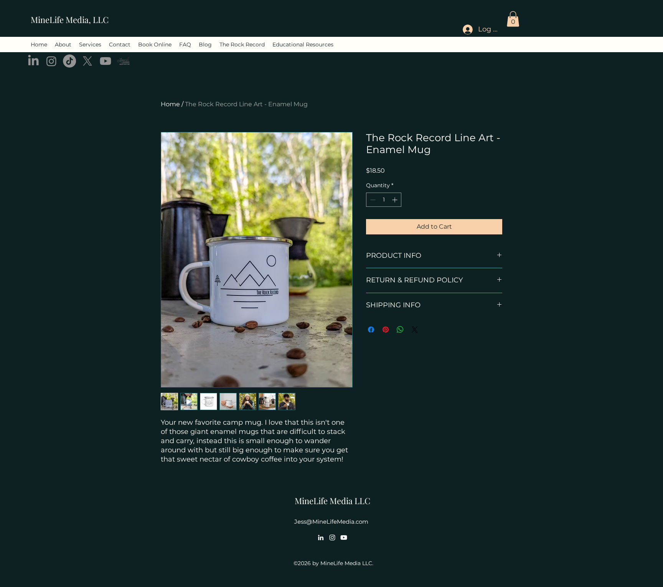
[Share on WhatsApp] (400, 329)
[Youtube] (105, 61)
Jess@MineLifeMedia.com (331, 521)
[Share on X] (414, 329)
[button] (513, 19)
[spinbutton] (384, 199)
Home (170, 104)
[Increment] (395, 199)
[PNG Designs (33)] (123, 61)
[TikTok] (69, 61)
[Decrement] (372, 199)
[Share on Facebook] (371, 329)
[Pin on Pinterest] (385, 329)
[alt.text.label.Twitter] (87, 61)
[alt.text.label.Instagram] (51, 61)
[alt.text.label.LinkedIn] (33, 61)
